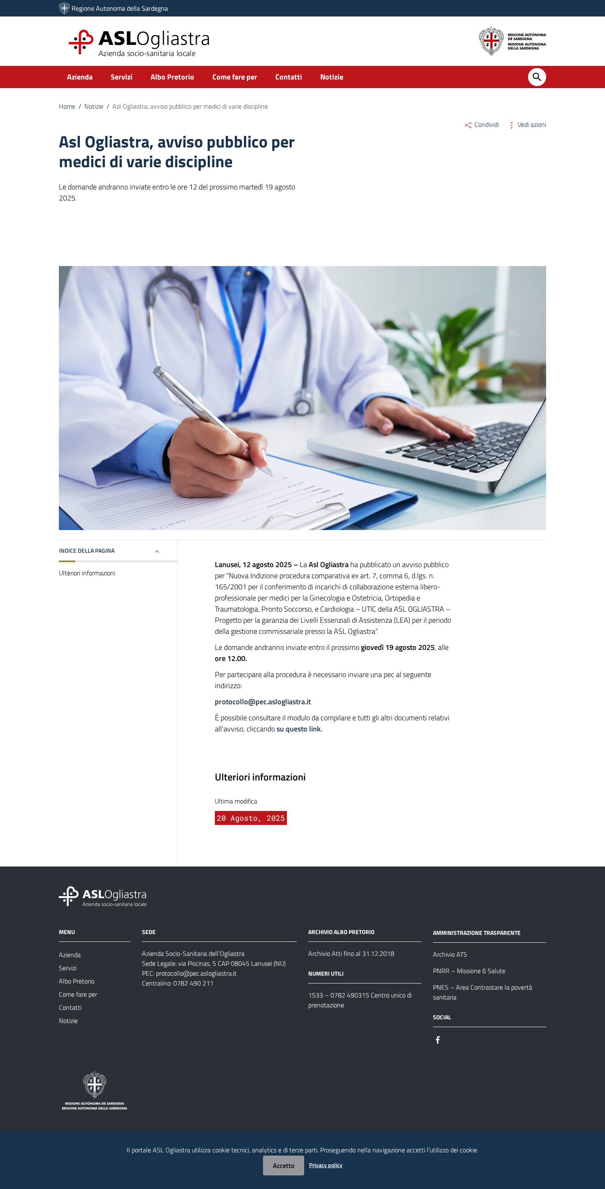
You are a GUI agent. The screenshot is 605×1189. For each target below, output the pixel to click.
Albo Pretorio (172, 76)
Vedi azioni (531, 124)
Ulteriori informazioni (87, 573)
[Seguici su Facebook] (438, 1039)
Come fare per (234, 76)
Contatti (288, 76)
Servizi (122, 76)
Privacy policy (325, 1165)
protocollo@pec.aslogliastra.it (196, 973)
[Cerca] (537, 77)
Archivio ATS (450, 954)
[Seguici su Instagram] (453, 1039)
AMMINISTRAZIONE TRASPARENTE (477, 932)
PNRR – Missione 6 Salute (469, 971)
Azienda (80, 76)
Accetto (283, 1165)
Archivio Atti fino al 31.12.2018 (351, 953)
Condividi (486, 124)
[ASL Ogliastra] (64, 8)
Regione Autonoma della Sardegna (120, 8)
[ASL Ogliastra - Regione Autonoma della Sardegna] (103, 895)
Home (67, 106)
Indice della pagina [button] (86, 550)
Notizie (331, 76)
